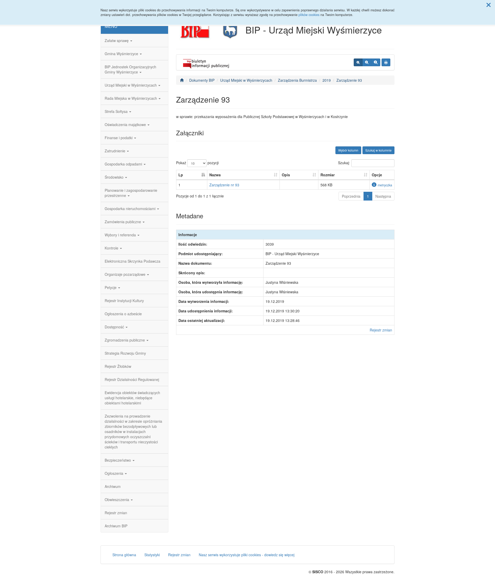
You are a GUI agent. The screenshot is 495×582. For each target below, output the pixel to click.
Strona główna (124, 554)
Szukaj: (344, 162)
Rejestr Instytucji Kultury (124, 300)
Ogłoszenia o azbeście (123, 313)
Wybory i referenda (121, 234)
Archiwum (113, 486)
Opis (286, 174)
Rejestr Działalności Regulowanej (132, 379)
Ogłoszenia (114, 473)
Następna (383, 196)
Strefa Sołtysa (117, 111)
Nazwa (215, 174)
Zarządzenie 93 (349, 80)
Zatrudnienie (115, 150)
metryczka (385, 185)
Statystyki (152, 554)
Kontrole (112, 248)
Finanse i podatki (119, 137)
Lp (180, 174)
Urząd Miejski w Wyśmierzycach (131, 85)
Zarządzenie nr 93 (224, 184)
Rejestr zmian (116, 512)
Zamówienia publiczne (123, 221)
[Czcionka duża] (375, 62)
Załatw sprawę (117, 40)
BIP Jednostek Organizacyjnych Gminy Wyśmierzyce (130, 69)
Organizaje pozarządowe (125, 274)
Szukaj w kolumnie (378, 150)
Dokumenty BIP (201, 80)
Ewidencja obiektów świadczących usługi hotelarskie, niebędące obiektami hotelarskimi (132, 397)
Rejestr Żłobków (118, 366)
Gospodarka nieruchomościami (130, 208)
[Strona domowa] (182, 80)
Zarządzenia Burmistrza (297, 80)
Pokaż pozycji (197, 162)
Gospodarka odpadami (124, 164)
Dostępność (115, 326)
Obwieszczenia (117, 499)
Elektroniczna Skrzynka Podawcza (132, 261)
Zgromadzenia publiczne (125, 340)
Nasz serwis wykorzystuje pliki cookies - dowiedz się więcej (246, 554)
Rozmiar (327, 174)
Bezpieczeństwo (118, 460)
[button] (488, 4)
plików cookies (309, 14)
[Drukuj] (386, 62)
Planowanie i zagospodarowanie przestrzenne (131, 193)
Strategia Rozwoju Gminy (125, 353)
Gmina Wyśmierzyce (122, 53)
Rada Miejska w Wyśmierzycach (131, 98)
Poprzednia (351, 196)
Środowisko (115, 177)
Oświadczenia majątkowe (126, 124)
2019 (327, 80)
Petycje (111, 287)
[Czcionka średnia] (366, 62)
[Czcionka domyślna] (358, 62)
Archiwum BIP (116, 525)
